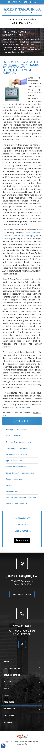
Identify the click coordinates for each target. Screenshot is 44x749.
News (6, 695)
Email (25, 2)
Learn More (22, 540)
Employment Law (12, 668)
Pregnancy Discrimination (16, 454)
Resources (9, 702)
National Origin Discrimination (18, 442)
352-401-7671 (22, 21)
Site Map (8, 722)
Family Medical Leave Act (16, 503)
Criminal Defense (12, 675)
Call (20, 2)
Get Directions (22, 594)
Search (35, 2)
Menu (14, 2)
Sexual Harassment (14, 479)
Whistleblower (12, 491)
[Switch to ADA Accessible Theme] (3, 745)
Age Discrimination (14, 460)
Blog (6, 688)
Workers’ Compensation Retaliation (21, 497)
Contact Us (9, 709)
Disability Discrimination (16, 466)
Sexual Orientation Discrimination (20, 473)
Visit (30, 2)
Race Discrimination (14, 435)
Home (6, 661)
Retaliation (10, 485)
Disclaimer (9, 715)
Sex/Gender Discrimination (17, 448)
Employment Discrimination (17, 429)
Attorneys (9, 682)
